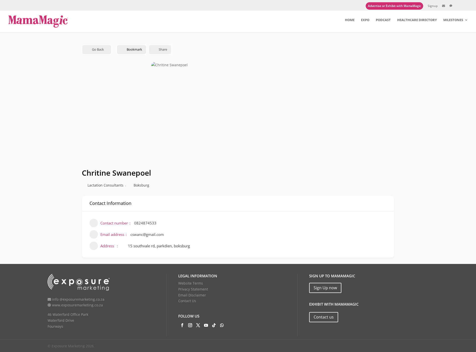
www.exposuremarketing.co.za (77, 305)
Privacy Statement (193, 289)
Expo (365, 20)
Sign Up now (325, 287)
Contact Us (187, 300)
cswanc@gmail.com (147, 234)
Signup (433, 6)
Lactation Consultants (105, 185)
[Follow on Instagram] (190, 325)
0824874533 (145, 223)
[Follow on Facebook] (182, 325)
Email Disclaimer (192, 295)
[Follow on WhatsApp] (222, 325)
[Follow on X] (198, 325)
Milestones (453, 20)
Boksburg (141, 185)
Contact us (324, 317)
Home (350, 20)
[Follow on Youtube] (206, 325)
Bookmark (134, 49)
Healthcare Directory (417, 20)
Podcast (383, 20)
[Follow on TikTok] (214, 325)
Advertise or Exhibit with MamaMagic (394, 6)
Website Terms (190, 283)
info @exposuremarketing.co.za (78, 299)
